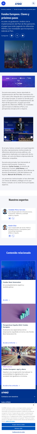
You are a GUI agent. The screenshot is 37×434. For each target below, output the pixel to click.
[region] (18, 418)
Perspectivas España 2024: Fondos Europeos (15, 326)
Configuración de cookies (18, 432)
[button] (9, 218)
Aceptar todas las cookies (18, 424)
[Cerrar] (33, 404)
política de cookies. (10, 421)
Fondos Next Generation (12, 282)
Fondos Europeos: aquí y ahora (14, 369)
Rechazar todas (18, 428)
